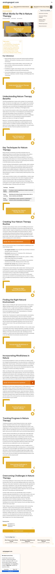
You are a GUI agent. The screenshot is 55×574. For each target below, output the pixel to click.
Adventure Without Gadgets (43, 16)
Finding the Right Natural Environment (11, 48)
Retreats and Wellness (7, 11)
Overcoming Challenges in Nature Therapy (12, 52)
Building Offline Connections (42, 20)
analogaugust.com (11, 2)
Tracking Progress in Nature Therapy (10, 51)
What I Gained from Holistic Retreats (9, 6)
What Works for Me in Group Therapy (29, 6)
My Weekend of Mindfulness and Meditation (27, 541)
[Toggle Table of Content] (20, 41)
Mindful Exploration (43, 23)
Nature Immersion (43, 26)
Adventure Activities (43, 13)
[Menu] (51, 2)
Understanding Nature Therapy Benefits (11, 44)
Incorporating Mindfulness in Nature (10, 49)
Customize (6, 569)
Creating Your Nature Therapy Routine (11, 47)
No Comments (19, 18)
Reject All (15, 569)
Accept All (10, 571)
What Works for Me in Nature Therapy (11, 541)
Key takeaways (8, 42)
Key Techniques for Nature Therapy (10, 45)
